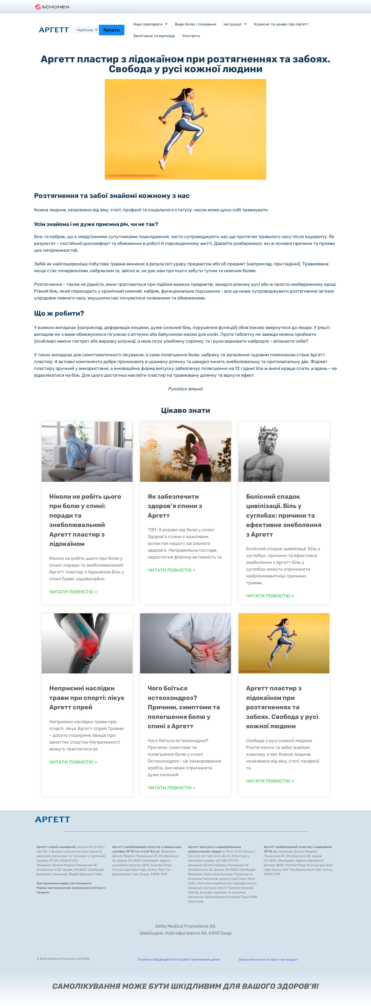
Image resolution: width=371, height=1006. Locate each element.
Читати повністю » (73, 592)
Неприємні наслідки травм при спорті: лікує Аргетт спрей (87, 698)
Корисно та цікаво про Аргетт (281, 24)
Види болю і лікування (195, 24)
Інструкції (233, 24)
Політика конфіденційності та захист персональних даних (179, 959)
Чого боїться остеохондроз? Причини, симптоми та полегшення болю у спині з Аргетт (184, 707)
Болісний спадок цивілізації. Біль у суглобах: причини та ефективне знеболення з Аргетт (284, 515)
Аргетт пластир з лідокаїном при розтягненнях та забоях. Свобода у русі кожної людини (282, 707)
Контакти (191, 36)
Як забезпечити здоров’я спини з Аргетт (175, 506)
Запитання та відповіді (154, 36)
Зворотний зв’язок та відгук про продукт (268, 959)
